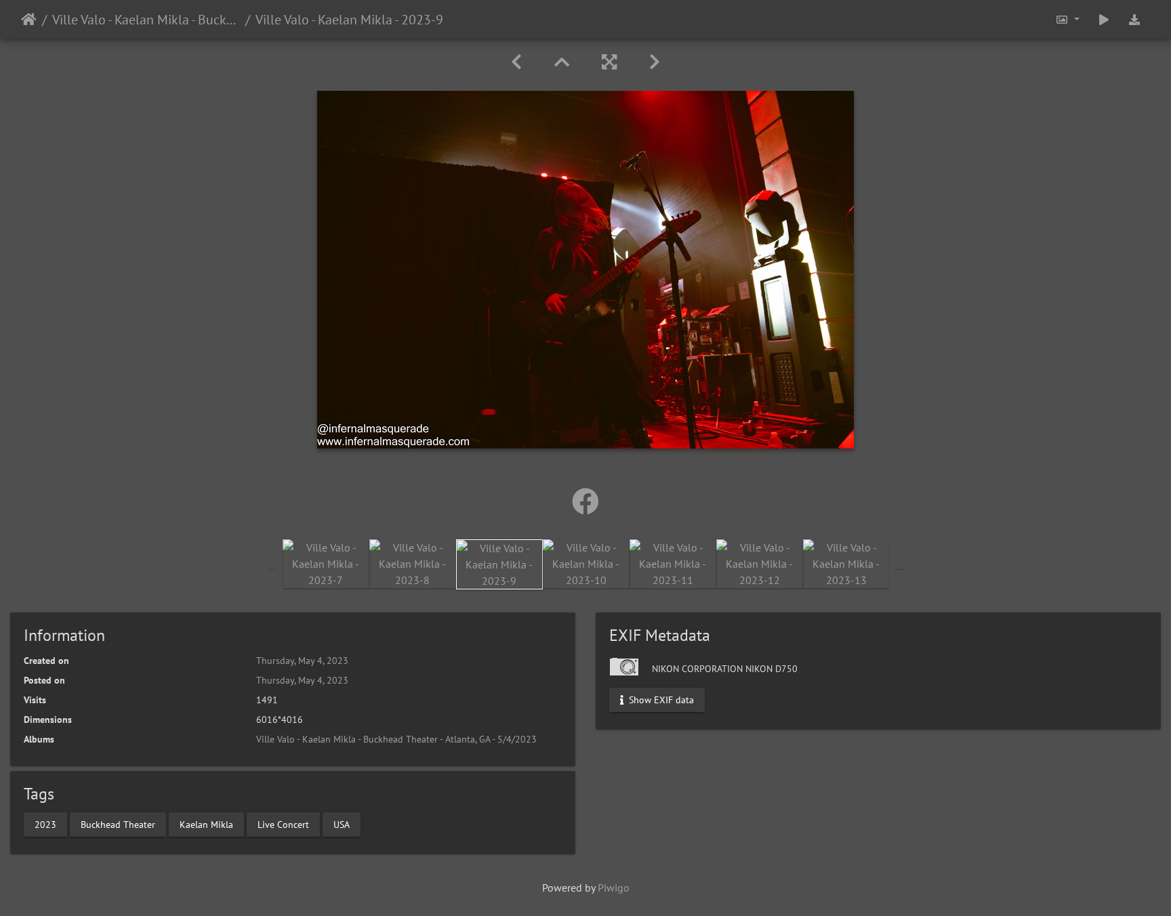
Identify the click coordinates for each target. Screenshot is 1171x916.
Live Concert (283, 824)
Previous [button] (272, 567)
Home (29, 19)
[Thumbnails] (562, 62)
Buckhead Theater (118, 824)
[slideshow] (1103, 19)
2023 (45, 824)
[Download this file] (1134, 19)
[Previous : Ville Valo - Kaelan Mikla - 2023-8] (516, 62)
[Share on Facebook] (585, 501)
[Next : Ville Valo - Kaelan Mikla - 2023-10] (654, 62)
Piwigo (614, 887)
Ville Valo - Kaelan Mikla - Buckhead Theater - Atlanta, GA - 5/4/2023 (146, 19)
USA (341, 824)
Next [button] (899, 567)
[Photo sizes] (1067, 19)
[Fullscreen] (609, 62)
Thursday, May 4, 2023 (302, 660)
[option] (326, 563)
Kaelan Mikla (206, 824)
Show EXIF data (660, 700)
